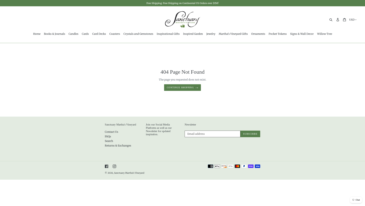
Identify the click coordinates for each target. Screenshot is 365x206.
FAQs (108, 136)
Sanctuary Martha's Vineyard (129, 173)
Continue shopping (180, 87)
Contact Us (111, 131)
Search (109, 141)
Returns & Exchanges (118, 145)
